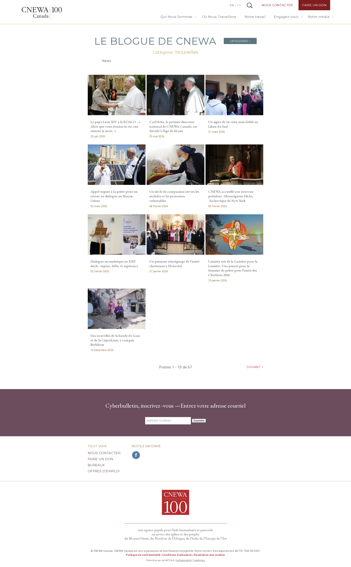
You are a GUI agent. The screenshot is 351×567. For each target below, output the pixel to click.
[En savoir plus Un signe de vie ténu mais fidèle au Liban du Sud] (234, 95)
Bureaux (96, 465)
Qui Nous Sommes (176, 17)
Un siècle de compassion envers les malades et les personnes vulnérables (174, 196)
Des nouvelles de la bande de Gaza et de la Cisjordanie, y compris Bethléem (115, 340)
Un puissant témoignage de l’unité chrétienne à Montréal (174, 263)
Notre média (318, 17)
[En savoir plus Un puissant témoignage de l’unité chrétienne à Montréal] (175, 234)
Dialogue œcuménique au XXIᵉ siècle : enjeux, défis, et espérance (114, 263)
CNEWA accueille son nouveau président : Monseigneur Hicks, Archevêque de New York (231, 196)
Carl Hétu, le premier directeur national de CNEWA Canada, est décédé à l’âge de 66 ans (173, 126)
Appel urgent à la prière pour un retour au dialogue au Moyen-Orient (114, 196)
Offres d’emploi (104, 471)
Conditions (199, 560)
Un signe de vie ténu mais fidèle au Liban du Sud (233, 124)
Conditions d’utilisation (177, 554)
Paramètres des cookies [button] (209, 554)
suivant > (255, 367)
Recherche (249, 5)
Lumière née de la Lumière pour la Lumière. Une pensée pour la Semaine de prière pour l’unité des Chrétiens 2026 (233, 268)
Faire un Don (314, 5)
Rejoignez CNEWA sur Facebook (136, 455)
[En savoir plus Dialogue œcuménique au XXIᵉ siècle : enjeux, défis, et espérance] (117, 234)
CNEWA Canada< (41, 12)
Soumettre (198, 420)
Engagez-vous (286, 17)
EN (232, 5)
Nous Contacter (277, 5)
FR (239, 5)
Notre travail (255, 17)
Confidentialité (183, 560)
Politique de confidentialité (143, 554)
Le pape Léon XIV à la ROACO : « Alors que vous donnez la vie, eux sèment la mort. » (115, 126)
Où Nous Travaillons (219, 17)
